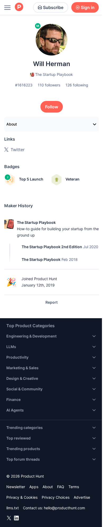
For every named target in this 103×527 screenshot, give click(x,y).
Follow (51, 106)
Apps (33, 486)
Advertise (82, 497)
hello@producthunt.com (64, 508)
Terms (73, 486)
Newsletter (15, 486)
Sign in (88, 7)
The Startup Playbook (36, 222)
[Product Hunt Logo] (19, 7)
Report (51, 302)
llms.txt (12, 508)
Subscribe (53, 7)
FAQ (60, 486)
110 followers (49, 85)
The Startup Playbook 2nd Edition (52, 246)
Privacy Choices (55, 497)
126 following (76, 85)
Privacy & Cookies (22, 497)
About (11, 124)
